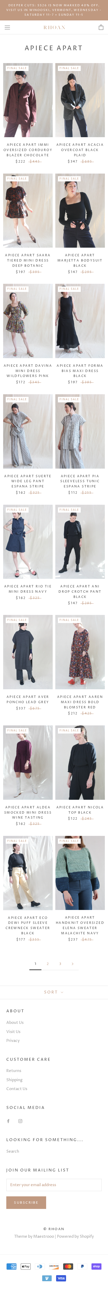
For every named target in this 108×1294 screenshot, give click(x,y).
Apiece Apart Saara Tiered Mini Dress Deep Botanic (28, 260)
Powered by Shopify (75, 1236)
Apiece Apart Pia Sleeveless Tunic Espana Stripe (80, 481)
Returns (13, 1071)
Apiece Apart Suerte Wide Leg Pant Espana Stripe (28, 481)
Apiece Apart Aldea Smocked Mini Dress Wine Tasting (28, 812)
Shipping (14, 1080)
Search (12, 1151)
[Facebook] (8, 1121)
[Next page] (73, 964)
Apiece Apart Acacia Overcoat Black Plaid (80, 150)
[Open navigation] (7, 27)
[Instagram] (20, 1121)
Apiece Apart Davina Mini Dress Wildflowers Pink (28, 371)
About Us (15, 1022)
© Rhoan (54, 1229)
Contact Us (16, 1089)
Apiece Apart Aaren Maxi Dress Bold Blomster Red (80, 702)
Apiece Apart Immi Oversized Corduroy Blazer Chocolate (27, 150)
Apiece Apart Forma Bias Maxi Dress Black (80, 371)
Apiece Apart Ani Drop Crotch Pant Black (79, 591)
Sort (52, 992)
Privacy (13, 1040)
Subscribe (26, 1202)
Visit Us (13, 1032)
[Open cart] (101, 27)
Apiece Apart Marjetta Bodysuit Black (80, 260)
